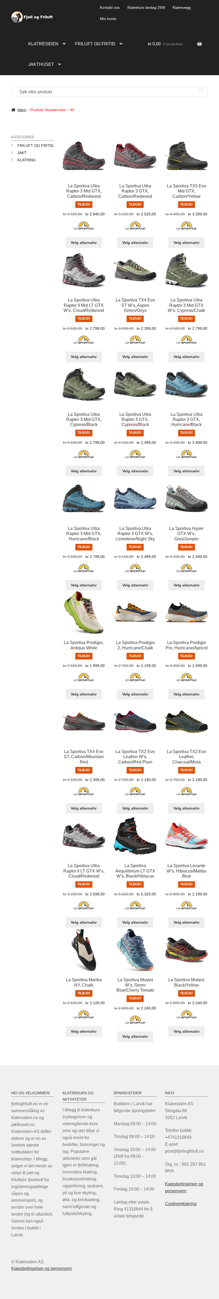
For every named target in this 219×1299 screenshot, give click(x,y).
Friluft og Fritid (35, 145)
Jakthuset (41, 64)
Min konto (108, 19)
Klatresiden (43, 44)
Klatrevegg (182, 7)
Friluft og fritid (95, 44)
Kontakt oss (110, 7)
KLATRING (26, 160)
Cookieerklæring (181, 1203)
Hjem (21, 110)
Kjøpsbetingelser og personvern (41, 1268)
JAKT (21, 153)
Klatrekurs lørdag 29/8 (146, 7)
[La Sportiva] (84, 229)
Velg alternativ (84, 242)
